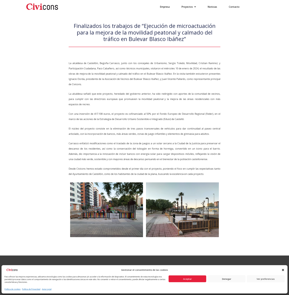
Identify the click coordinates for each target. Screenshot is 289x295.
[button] (282, 269)
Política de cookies (12, 289)
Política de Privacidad (31, 289)
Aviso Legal (46, 289)
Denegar (226, 278)
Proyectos (187, 6)
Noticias (212, 6)
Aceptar (187, 278)
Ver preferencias (266, 278)
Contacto (234, 6)
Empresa (165, 6)
